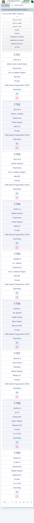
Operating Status (17, 43)
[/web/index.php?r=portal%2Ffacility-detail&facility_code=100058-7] (17, 342)
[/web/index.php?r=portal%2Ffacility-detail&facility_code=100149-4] (17, 143)
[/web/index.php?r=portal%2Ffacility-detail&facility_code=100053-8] (17, 392)
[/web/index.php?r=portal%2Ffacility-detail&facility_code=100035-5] (17, 442)
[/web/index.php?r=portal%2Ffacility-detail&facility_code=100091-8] (17, 243)
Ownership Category (17, 37)
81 (27, 502)
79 (20, 502)
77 (12, 502)
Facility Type (17, 26)
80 (23, 502)
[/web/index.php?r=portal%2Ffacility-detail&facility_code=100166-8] (17, 93)
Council (17, 33)
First (4, 502)
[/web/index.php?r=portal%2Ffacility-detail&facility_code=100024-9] (17, 492)
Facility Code (17, 20)
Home (7, 5)
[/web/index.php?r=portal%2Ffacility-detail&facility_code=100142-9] (17, 193)
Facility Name (17, 23)
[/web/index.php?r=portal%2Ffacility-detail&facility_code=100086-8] (17, 293)
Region (17, 30)
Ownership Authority (17, 40)
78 (16, 502)
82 (31, 502)
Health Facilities (19, 5)
